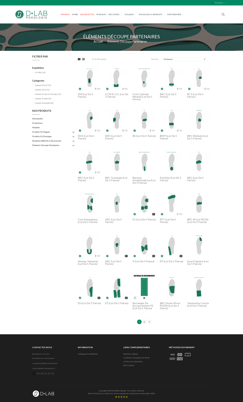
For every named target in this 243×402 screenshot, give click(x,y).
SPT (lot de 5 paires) (168, 220)
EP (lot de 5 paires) (171, 261)
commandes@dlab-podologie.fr (45, 363)
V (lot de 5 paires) (143, 261)
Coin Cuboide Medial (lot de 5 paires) (142, 96)
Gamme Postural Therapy (48, 94)
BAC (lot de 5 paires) (168, 95)
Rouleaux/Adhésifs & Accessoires (47, 141)
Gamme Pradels (43, 98)
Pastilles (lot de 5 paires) (170, 178)
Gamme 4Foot (43, 85)
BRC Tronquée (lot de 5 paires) (116, 178)
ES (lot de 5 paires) (89, 303)
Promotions (37, 123)
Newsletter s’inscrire (41, 354)
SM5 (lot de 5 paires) (113, 137)
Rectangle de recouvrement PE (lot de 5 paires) (143, 305)
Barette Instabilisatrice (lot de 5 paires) (144, 180)
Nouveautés (37, 118)
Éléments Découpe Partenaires (45, 145)
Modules (36, 127)
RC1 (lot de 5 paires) (195, 95)
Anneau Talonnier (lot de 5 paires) (88, 262)
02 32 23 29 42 (45, 373)
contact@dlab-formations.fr (43, 368)
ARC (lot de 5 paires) (113, 220)
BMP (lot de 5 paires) (168, 137)
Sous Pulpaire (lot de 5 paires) (198, 262)
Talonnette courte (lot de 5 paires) (198, 304)
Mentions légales (130, 354)
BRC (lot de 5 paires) (86, 178)
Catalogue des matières (88, 354)
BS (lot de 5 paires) (144, 136)
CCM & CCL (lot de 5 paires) (116, 95)
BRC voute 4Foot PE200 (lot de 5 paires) (170, 305)
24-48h (40, 72)
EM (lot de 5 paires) (85, 95)
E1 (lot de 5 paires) (144, 219)
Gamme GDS (42, 90)
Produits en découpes (42, 136)
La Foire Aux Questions (133, 361)
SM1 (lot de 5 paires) (86, 137)
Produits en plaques (41, 132)
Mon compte (128, 365)
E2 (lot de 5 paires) (116, 303)
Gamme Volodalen (44, 103)
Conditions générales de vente (136, 358)
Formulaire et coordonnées (43, 358)
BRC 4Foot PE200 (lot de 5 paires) (197, 220)
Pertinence (185, 59)
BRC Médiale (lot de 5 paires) (197, 137)
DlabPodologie (120, 391)
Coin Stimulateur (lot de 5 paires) (88, 220)
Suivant (149, 322)
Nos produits (41, 110)
